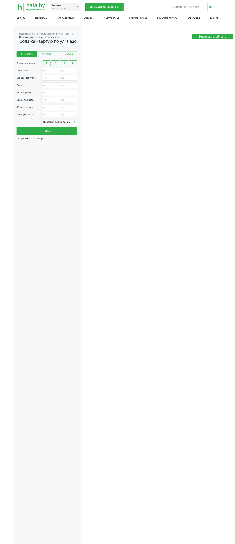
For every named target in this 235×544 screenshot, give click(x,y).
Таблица (68, 54)
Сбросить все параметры (31, 138)
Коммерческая (138, 18)
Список (48, 54)
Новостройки (65, 18)
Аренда (21, 18)
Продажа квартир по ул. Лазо (54, 34)
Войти (213, 7)
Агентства (193, 18)
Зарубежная (111, 18)
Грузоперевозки (167, 18)
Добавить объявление (104, 7)
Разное (214, 18)
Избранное (174, 7)
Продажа (41, 18)
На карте (27, 54)
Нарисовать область (212, 36)
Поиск (47, 130)
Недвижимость (27, 34)
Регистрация (193, 7)
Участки (89, 18)
